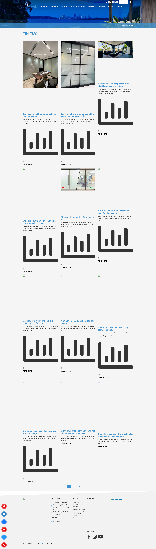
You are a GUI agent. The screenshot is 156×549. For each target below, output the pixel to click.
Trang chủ (44, 7)
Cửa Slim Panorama (78, 7)
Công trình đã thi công (96, 7)
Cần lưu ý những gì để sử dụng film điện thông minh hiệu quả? (77, 115)
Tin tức (110, 7)
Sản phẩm (64, 7)
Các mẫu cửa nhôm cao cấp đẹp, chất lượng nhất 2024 (38, 322)
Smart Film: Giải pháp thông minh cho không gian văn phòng (114, 85)
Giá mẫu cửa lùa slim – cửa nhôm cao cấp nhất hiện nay (114, 212)
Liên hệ (119, 7)
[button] (130, 2)
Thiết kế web (44, 544)
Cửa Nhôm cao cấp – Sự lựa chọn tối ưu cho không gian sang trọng (115, 435)
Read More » (28, 164)
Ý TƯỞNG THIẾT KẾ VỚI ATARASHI (79, 512)
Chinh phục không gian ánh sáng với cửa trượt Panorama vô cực (78, 432)
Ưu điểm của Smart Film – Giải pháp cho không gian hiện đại (40, 222)
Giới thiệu (54, 7)
